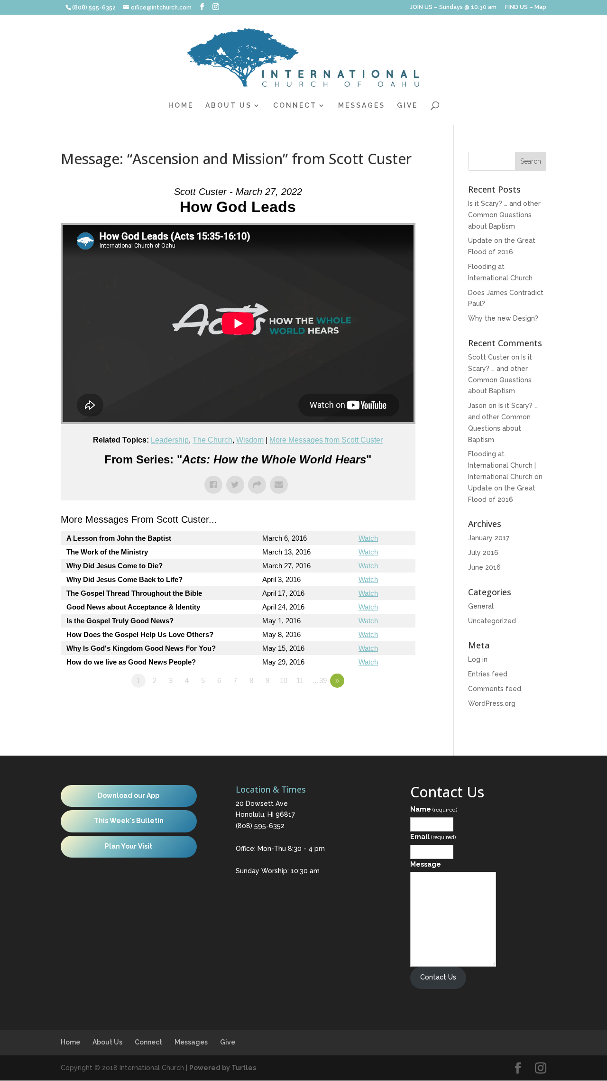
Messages (361, 105)
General (481, 606)
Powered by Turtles (222, 1068)
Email (433, 837)
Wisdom (250, 440)
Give (407, 105)
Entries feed (487, 674)
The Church (212, 440)
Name (433, 809)
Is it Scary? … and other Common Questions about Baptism (504, 215)
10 (283, 680)
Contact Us (438, 977)
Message (425, 864)
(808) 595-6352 (260, 826)
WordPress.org (491, 703)
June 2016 (484, 567)
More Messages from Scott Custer (326, 440)
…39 (319, 680)
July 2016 (483, 552)
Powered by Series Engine (380, 706)
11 (300, 680)
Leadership (170, 440)
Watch (368, 538)
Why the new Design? (503, 318)
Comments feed (494, 689)
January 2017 (488, 538)
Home (180, 105)
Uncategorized (492, 621)
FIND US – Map (525, 7)
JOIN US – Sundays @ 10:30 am (453, 7)
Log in (477, 659)
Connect (295, 105)
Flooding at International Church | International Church (502, 465)
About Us (228, 105)
